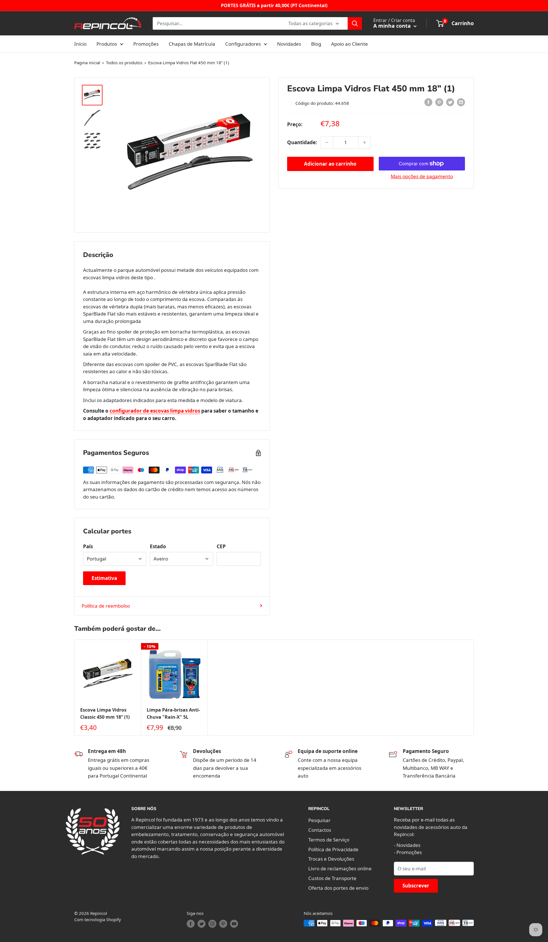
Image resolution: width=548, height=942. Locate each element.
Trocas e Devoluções (331, 858)
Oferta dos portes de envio (338, 888)
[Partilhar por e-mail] (461, 102)
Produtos (106, 44)
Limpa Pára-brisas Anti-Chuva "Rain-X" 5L (173, 713)
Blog (316, 44)
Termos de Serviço (328, 839)
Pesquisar (319, 820)
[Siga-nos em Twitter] (202, 924)
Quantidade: (302, 142)
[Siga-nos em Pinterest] (223, 924)
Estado (158, 546)
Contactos (319, 830)
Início (80, 44)
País (88, 546)
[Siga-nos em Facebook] (191, 924)
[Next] (474, 688)
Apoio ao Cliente (349, 44)
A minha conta (392, 25)
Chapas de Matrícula (192, 44)
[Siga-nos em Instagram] (212, 924)
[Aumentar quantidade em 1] (364, 142)
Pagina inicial (87, 62)
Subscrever (415, 885)
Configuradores (243, 44)
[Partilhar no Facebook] (428, 102)
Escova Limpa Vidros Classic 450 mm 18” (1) (105, 713)
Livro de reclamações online (340, 868)
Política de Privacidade (333, 849)
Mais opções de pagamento (422, 176)
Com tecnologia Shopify (97, 919)
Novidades (289, 44)
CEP (221, 546)
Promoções (146, 44)
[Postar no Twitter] (450, 102)
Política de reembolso (106, 605)
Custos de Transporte (332, 878)
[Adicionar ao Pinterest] (439, 102)
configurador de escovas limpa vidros (155, 410)
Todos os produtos (124, 62)
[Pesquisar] (355, 23)
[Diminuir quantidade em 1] (327, 142)
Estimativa (104, 578)
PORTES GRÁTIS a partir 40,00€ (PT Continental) (274, 5)
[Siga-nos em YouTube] (234, 924)
